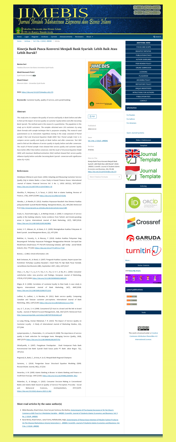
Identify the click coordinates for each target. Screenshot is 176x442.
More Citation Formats (99, 177)
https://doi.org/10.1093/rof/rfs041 (53, 195)
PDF (93, 116)
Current (54, 36)
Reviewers (79, 36)
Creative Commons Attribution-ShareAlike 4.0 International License (144, 336)
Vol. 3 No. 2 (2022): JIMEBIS (42, 41)
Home (19, 36)
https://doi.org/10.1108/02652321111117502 (56, 303)
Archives (44, 36)
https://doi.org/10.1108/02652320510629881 (34, 223)
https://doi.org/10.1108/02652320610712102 (34, 290)
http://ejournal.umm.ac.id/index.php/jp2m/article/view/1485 (44, 208)
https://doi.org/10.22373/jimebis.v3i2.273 (37, 92)
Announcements (66, 36)
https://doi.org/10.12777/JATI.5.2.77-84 (49, 248)
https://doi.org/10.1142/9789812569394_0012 (60, 376)
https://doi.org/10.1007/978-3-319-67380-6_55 (34, 186)
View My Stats (135, 271)
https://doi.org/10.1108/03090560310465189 (49, 278)
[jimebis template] (143, 164)
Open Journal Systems (135, 133)
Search (158, 36)
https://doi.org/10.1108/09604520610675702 (43, 339)
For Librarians (131, 123)
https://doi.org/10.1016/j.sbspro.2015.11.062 (34, 391)
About (88, 36)
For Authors (131, 119)
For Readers (131, 115)
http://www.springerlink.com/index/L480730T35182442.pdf (39, 315)
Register (35, 36)
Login (27, 36)
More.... (128, 260)
